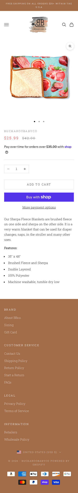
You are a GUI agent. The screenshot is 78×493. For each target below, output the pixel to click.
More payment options (39, 207)
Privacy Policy (14, 403)
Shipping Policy (15, 361)
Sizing (9, 325)
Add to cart (39, 184)
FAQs (7, 382)
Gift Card (10, 332)
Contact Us (12, 353)
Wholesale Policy (16, 439)
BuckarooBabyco (20, 131)
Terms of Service (16, 411)
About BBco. (12, 318)
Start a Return (14, 375)
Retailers (10, 432)
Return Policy (14, 368)
